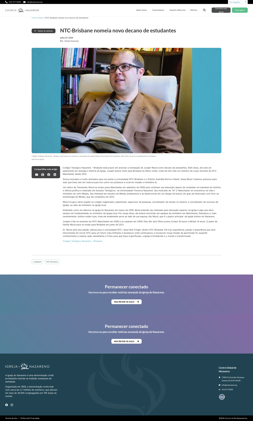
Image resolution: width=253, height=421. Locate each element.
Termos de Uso (11, 418)
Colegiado (37, 262)
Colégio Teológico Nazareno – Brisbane (82, 241)
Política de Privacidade (29, 418)
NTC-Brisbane (52, 262)
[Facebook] (6, 405)
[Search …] (204, 10)
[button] (36, 174)
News (41, 18)
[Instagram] (12, 405)
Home (34, 18)
